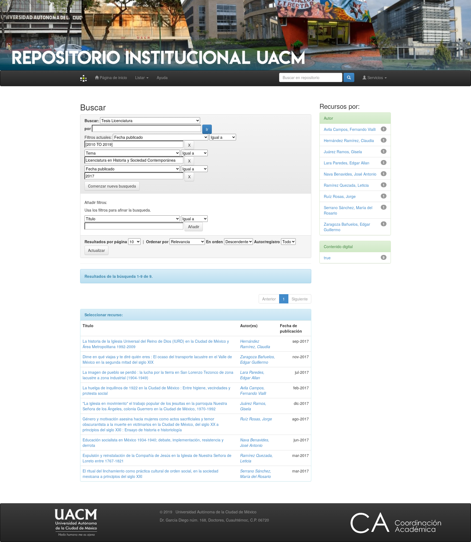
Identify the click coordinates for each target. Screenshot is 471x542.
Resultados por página (105, 241)
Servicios (375, 77)
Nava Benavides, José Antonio (254, 442)
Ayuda (162, 77)
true (327, 257)
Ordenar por (157, 241)
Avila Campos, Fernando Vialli (253, 390)
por (87, 128)
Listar (140, 77)
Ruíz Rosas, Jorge (256, 418)
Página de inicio (113, 77)
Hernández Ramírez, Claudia (255, 343)
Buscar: (91, 120)
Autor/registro (267, 241)
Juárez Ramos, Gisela (343, 151)
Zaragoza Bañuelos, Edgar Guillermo (257, 359)
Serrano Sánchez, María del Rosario (255, 473)
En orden (214, 241)
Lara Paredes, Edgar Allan (252, 374)
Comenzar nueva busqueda (112, 186)
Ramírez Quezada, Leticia (346, 185)
